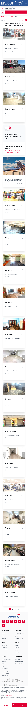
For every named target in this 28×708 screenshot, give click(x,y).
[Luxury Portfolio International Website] (17, 680)
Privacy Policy (9, 695)
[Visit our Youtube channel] (19, 621)
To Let (11, 16)
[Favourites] (22, 44)
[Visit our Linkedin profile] (7, 621)
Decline (15, 704)
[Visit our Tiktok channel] (3, 625)
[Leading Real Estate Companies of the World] (20, 3)
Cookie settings (6, 704)
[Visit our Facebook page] (3, 621)
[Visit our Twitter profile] (15, 621)
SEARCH (16, 12)
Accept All (23, 704)
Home (2, 16)
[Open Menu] (26, 3)
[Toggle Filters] (2, 12)
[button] (11, 8)
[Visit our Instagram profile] (11, 621)
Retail (7, 16)
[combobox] (18, 8)
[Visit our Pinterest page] (23, 621)
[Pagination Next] (21, 609)
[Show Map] (26, 20)
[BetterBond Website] (6, 680)
